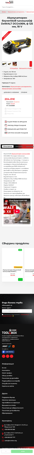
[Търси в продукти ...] (31, 7)
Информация (8, 364)
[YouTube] (11, 356)
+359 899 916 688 (9, 429)
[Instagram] (7, 356)
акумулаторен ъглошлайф (21, 154)
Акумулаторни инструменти (16, 11)
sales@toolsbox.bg (11, 440)
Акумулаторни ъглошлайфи (11, 88)
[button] (10, 92)
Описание (7, 146)
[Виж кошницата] (31, 2)
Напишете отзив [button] (25, 68)
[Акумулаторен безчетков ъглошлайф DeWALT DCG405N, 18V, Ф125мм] (13, 258)
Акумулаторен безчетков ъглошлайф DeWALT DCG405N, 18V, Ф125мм (12, 270)
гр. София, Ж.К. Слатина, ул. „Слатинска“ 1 (13, 434)
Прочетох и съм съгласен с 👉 (15, 315)
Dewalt (13, 103)
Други (5, 393)
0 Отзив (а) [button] (14, 68)
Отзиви (19, 146)
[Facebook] (3, 356)
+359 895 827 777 (9, 437)
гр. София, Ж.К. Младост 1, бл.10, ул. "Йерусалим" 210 (16, 426)
